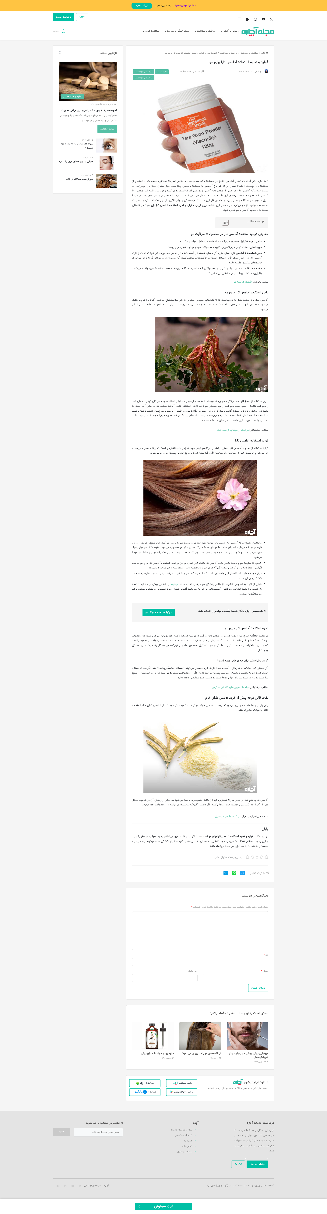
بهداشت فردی (152, 31)
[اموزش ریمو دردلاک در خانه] (106, 181)
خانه (263, 53)
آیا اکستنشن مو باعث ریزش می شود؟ (201, 1053)
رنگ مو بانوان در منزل (227, 816)
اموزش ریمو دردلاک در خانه (79, 179)
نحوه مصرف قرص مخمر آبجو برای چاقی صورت (89, 110)
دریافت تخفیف (141, 5)
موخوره (174, 584)
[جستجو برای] (64, 31)
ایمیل (264, 971)
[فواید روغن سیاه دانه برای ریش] (153, 1036)
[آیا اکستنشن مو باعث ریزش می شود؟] (200, 1036)
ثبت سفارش (163, 1206)
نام (266, 955)
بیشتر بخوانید (107, 129)
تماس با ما (187, 1146)
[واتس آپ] (232, 874)
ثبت (61, 1132)
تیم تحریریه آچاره (109, 104)
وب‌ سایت (193, 971)
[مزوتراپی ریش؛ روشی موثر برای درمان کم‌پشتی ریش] (247, 1036)
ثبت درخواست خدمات (181, 1130)
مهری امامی (259, 71)
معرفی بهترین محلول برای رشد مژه (76, 161)
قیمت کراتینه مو (243, 282)
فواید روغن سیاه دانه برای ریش (157, 1053)
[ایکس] (241, 874)
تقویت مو (212, 53)
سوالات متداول (184, 1152)
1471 (83, 17)
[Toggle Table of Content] (223, 222)
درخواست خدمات (63, 17)
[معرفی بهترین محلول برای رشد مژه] (106, 163)
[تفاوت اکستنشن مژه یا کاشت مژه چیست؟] (106, 145)
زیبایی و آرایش (230, 31)
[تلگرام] (224, 874)
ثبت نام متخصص (183, 1135)
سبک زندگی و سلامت (178, 31)
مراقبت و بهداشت (206, 31)
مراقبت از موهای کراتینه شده (232, 430)
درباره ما (188, 1141)
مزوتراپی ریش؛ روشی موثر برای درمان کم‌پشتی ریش (248, 1055)
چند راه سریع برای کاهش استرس (230, 687)
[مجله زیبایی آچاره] (257, 31)
